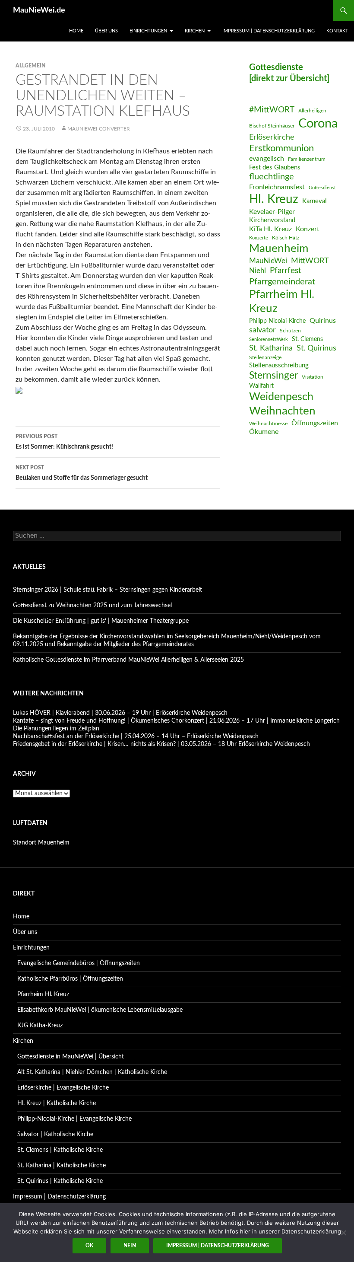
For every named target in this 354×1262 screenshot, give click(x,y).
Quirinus (323, 320)
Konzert (307, 229)
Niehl (257, 270)
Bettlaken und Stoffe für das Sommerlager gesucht (82, 473)
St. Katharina (271, 348)
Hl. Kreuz (273, 199)
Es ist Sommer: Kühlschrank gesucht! (64, 442)
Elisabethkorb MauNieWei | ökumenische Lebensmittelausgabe (100, 1010)
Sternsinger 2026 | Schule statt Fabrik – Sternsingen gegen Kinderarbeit (107, 590)
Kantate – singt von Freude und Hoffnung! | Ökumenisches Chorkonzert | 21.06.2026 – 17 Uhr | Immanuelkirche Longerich (176, 721)
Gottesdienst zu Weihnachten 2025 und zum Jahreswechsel (92, 605)
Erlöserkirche (271, 137)
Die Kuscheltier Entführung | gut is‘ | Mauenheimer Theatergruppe (101, 621)
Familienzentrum (307, 159)
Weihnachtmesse (268, 423)
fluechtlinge (271, 176)
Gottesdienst (322, 187)
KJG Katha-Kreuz (40, 1026)
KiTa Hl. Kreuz (270, 229)
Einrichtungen (148, 31)
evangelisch (266, 158)
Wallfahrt (261, 386)
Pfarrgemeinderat (282, 281)
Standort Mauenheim (41, 843)
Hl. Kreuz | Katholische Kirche (56, 1103)
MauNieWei (268, 261)
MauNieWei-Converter (98, 128)
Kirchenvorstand (272, 220)
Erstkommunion (281, 148)
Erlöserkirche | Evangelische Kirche (63, 1088)
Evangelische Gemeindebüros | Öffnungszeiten (78, 963)
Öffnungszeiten (314, 423)
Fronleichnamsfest (277, 187)
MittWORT (310, 261)
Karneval (314, 201)
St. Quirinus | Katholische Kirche (60, 1181)
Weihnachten (282, 411)
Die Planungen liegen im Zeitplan (56, 729)
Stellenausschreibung (279, 365)
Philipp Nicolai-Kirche (277, 321)
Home (76, 31)
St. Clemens (307, 339)
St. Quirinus (316, 348)
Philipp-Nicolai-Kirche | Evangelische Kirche (74, 1119)
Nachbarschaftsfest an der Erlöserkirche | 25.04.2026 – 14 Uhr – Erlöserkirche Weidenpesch (136, 736)
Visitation (312, 376)
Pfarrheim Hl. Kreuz (281, 301)
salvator (262, 330)
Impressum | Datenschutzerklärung (268, 31)
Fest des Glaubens (274, 167)
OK (89, 1245)
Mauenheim (278, 248)
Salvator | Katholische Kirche (55, 1134)
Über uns (106, 31)
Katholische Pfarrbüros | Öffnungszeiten (70, 979)
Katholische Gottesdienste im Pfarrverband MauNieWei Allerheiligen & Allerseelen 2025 (128, 660)
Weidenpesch (281, 397)
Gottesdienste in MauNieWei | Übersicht (70, 1057)
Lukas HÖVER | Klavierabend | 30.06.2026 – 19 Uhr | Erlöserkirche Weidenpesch (120, 713)
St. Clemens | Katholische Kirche (60, 1150)
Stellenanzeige (265, 357)
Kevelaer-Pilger (272, 211)
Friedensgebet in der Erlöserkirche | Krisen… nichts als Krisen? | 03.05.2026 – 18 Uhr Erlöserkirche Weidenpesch (161, 744)
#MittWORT (271, 110)
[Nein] (343, 1232)
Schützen (290, 330)
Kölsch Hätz (285, 237)
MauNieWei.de (39, 10)
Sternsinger (273, 375)
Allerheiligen (312, 110)
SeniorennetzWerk (268, 339)
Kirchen (195, 31)
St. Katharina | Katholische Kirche (61, 1166)
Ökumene (263, 431)
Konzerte (258, 238)
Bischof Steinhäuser (271, 125)
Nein (129, 1245)
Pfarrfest (285, 271)
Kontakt (337, 31)
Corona (318, 123)
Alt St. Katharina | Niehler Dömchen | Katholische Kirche (92, 1072)
